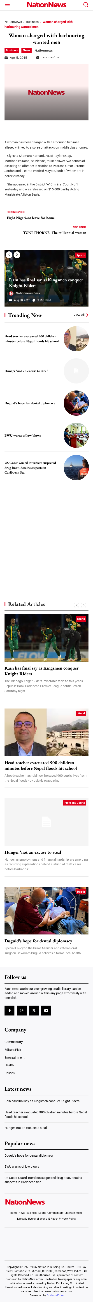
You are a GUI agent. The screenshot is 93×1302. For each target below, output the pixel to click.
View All (79, 315)
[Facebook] (9, 127)
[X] (20, 127)
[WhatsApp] (43, 127)
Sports (81, 255)
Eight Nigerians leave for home (31, 218)
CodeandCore (55, 1295)
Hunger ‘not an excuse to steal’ (26, 371)
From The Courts (75, 802)
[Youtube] (46, 1010)
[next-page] (17, 254)
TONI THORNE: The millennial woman (54, 232)
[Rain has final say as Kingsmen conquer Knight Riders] (46, 638)
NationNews (13, 22)
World (81, 713)
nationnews (44, 50)
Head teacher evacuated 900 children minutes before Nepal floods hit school (41, 765)
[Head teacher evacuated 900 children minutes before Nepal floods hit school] (76, 338)
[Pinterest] (32, 127)
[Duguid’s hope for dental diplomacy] (76, 403)
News (26, 50)
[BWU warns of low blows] (76, 435)
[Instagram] (22, 1010)
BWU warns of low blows (23, 435)
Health (81, 891)
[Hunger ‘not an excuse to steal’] (76, 371)
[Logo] (46, 4)
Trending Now (25, 314)
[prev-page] (9, 254)
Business (32, 22)
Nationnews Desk (28, 293)
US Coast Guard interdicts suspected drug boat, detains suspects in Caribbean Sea (30, 467)
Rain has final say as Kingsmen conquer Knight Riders (46, 282)
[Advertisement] (46, 534)
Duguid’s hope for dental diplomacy (30, 403)
